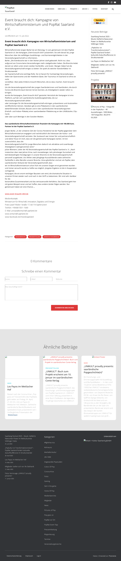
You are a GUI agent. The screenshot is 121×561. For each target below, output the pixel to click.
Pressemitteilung (34, 237)
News (9, 383)
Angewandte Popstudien (53, 462)
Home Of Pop (49, 491)
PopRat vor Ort (49, 520)
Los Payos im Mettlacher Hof (102, 61)
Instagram (111, 2)
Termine (47, 539)
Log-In (39, 556)
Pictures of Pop (50, 510)
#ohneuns (48, 447)
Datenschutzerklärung (14, 556)
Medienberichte (20, 237)
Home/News (49, 9)
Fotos (95, 9)
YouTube (115, 2)
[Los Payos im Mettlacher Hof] (22, 367)
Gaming (47, 481)
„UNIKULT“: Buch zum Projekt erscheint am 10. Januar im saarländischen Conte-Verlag (59, 376)
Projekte (73, 9)
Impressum (29, 556)
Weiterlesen (12, 415)
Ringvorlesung (49, 534)
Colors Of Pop (49, 467)
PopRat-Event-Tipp (51, 525)
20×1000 (47, 457)
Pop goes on (49, 515)
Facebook (108, 2)
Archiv (85, 9)
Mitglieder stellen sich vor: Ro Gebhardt (19, 466)
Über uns (61, 9)
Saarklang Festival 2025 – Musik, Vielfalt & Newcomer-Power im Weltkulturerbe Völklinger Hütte (102, 40)
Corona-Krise (49, 471)
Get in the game (50, 486)
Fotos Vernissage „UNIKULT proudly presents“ (101, 72)
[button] (66, 9)
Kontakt (104, 9)
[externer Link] (103, 112)
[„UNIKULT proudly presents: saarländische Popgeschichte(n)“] (98, 357)
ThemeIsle (112, 556)
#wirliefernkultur (50, 452)
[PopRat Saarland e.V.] (10, 9)
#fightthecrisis (49, 442)
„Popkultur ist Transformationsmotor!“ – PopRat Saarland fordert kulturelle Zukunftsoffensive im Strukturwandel (103, 52)
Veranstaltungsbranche (51, 237)
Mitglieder (48, 500)
